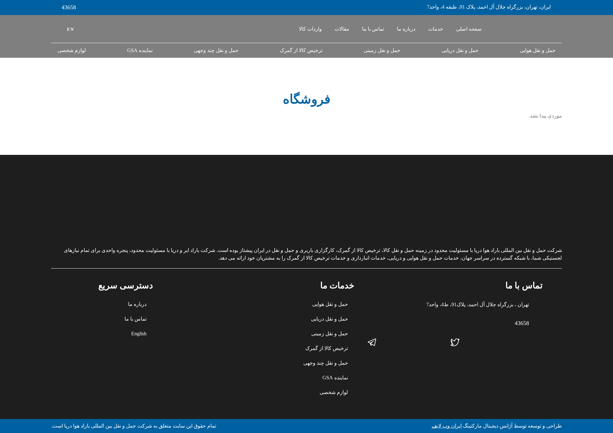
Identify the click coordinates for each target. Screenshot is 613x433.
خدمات (435, 29)
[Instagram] (538, 342)
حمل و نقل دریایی (460, 50)
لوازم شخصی (71, 50)
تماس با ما (373, 29)
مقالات (342, 29)
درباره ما (406, 29)
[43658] (54, 7)
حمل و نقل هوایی (538, 50)
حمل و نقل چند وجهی (216, 50)
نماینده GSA (140, 50)
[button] (55, 29)
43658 (69, 7)
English (139, 333)
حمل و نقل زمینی (382, 50)
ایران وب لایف (447, 426)
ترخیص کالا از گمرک (301, 50)
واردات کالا (310, 29)
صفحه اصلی (469, 29)
